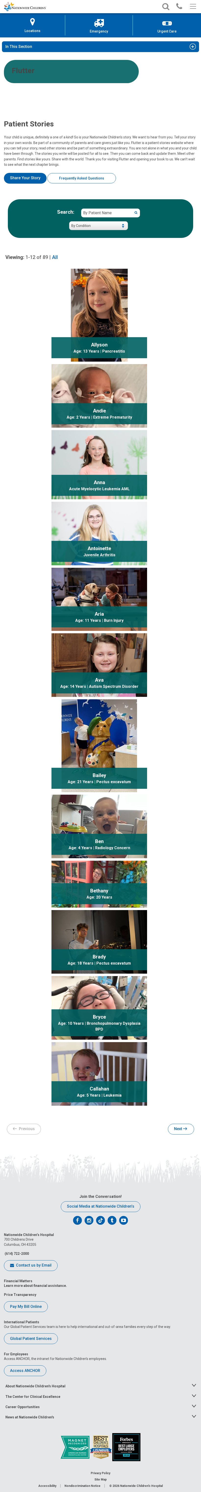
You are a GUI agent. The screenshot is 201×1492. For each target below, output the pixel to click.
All (55, 257)
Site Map (100, 1479)
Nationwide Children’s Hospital (141, 1486)
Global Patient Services (31, 1338)
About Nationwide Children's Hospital (35, 1386)
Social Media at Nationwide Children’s (100, 1206)
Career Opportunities (22, 1407)
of (36, 257)
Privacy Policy (100, 1473)
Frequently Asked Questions (81, 178)
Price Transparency (20, 1295)
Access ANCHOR (25, 1370)
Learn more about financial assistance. (35, 1286)
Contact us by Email (33, 1265)
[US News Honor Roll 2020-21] (101, 1447)
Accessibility (47, 1486)
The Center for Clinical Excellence (32, 1397)
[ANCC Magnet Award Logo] (75, 1447)
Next (178, 1128)
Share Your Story (25, 178)
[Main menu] (192, 6)
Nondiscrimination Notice (82, 1486)
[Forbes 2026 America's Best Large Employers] (126, 1447)
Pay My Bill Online (26, 1306)
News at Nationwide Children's (29, 1417)
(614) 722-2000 (16, 1254)
